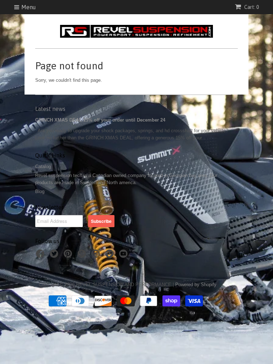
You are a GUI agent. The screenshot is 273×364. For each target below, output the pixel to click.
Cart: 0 (251, 7)
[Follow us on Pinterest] (69, 256)
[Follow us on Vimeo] (110, 256)
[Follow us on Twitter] (55, 256)
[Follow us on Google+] (82, 256)
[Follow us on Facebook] (41, 256)
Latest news (50, 109)
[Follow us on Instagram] (96, 256)
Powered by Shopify (195, 284)
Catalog (43, 166)
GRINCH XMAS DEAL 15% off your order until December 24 (100, 120)
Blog (39, 191)
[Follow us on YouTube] (124, 256)
